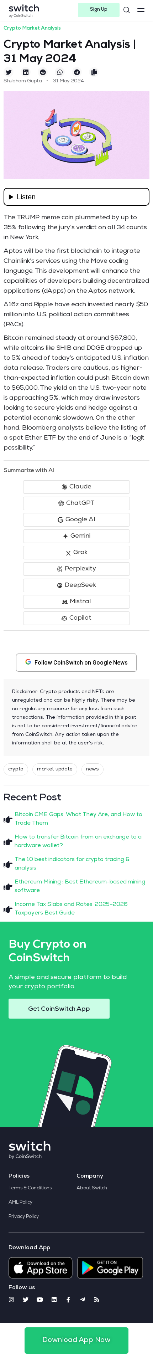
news (92, 769)
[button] (99, 10)
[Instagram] (11, 1299)
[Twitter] (25, 1299)
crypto (15, 769)
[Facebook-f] (68, 1299)
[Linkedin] (54, 1299)
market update (55, 769)
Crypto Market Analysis (32, 28)
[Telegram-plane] (82, 1299)
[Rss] (97, 1299)
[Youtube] (40, 1299)
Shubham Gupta (23, 81)
